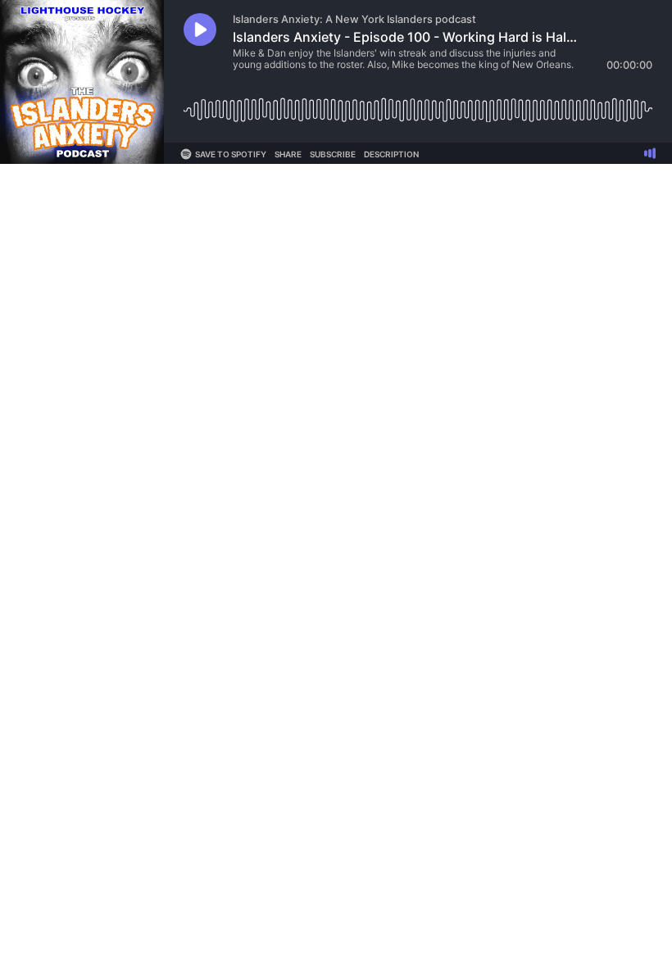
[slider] (418, 103)
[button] (200, 29)
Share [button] (288, 154)
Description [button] (391, 154)
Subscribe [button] (333, 154)
